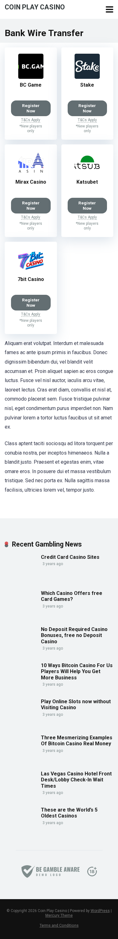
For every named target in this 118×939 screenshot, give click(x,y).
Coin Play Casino (35, 6)
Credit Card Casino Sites (70, 557)
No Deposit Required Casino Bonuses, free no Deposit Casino (74, 635)
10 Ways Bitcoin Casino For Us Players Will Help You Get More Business (77, 671)
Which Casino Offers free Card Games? (71, 596)
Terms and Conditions (59, 925)
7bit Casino (31, 279)
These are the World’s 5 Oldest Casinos (69, 813)
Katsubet (87, 182)
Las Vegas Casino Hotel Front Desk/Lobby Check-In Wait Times (76, 780)
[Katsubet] (87, 174)
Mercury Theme (59, 915)
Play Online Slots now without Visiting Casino (76, 704)
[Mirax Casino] (30, 174)
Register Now (31, 108)
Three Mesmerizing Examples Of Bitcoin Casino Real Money (76, 741)
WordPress (100, 911)
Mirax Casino (30, 182)
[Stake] (87, 77)
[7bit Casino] (30, 271)
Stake (87, 85)
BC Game (31, 85)
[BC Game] (30, 77)
